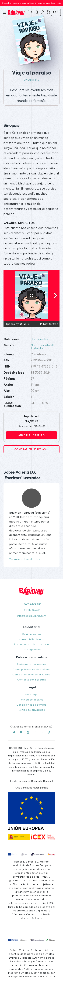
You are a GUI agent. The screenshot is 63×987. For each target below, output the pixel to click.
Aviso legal (31, 694)
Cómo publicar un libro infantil (31, 669)
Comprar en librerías (30, 449)
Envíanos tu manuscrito (31, 664)
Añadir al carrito (31, 435)
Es (55, 12)
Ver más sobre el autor (24, 559)
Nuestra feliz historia (31, 639)
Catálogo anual (31, 649)
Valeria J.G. (32, 80)
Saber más (56, 3)
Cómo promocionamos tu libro (31, 674)
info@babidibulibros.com (31, 616)
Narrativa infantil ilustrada (42, 347)
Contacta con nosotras (31, 679)
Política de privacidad (31, 710)
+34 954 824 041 (31, 604)
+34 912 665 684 (31, 610)
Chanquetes (39, 339)
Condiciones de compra (31, 704)
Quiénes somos (31, 634)
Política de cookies (31, 699)
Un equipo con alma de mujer (31, 644)
